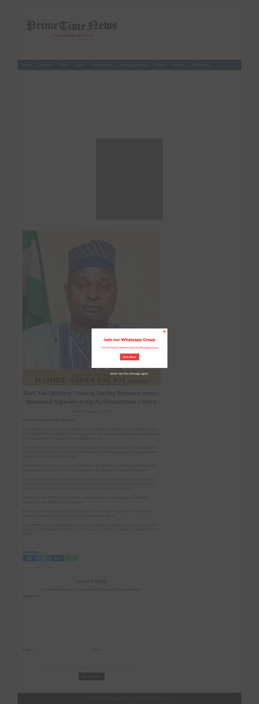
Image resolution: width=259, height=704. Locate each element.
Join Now (129, 356)
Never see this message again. (129, 373)
